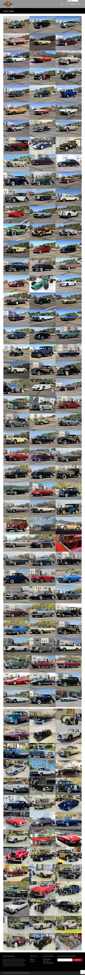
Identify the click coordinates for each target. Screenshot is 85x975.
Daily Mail (73, 4)
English (70, 0)
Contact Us (32, 961)
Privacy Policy (46, 961)
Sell (66, 4)
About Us (32, 959)
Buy (61, 4)
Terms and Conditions (48, 962)
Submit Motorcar (47, 959)
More (78, 4)
